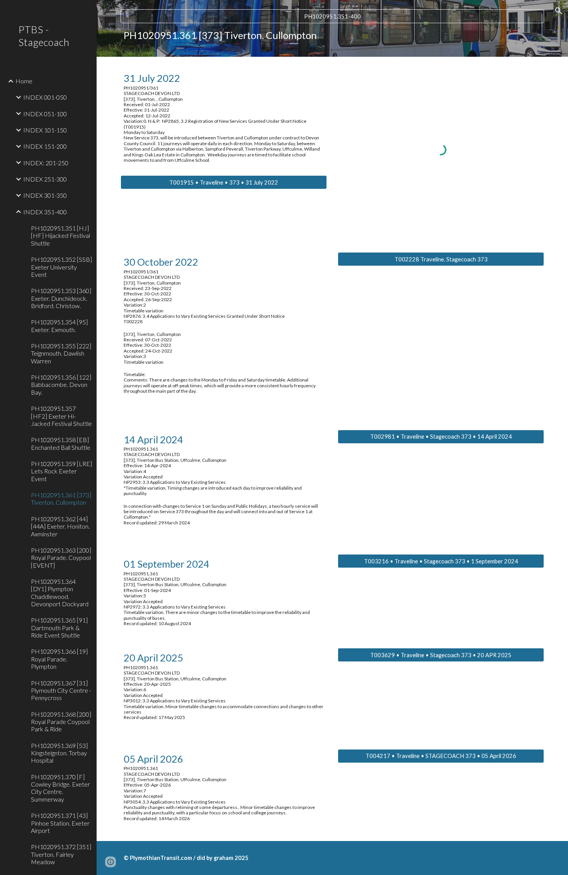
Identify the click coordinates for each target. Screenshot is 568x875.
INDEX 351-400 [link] (45, 211)
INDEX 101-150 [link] (45, 130)
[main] (332, 35)
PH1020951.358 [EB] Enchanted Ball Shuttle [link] (60, 443)
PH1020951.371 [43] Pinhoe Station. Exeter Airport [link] (60, 823)
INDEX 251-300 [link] (45, 179)
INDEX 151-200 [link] (45, 146)
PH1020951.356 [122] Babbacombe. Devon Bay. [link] (61, 384)
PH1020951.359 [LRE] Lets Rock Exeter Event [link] (61, 471)
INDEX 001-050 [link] (45, 97)
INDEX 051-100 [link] (45, 113)
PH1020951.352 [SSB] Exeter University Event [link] (61, 267)
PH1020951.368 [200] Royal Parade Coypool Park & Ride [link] (61, 722)
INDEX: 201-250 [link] (45, 162)
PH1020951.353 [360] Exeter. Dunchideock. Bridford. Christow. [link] (61, 298)
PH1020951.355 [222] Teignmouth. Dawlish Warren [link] (61, 353)
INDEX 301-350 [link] (45, 195)
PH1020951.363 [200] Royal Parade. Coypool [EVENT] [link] (61, 557)
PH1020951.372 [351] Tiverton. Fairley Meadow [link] (61, 854)
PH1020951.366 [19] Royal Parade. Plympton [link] (59, 659)
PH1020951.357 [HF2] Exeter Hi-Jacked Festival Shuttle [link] (61, 416)
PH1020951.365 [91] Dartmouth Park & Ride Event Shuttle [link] (59, 627)
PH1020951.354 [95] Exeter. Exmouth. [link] (59, 325)
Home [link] (23, 81)
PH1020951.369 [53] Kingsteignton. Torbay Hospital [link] (59, 753)
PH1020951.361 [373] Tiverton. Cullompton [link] (61, 498)
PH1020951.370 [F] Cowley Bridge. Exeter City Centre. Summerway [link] (60, 788)
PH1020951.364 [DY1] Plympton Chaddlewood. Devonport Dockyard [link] (59, 592)
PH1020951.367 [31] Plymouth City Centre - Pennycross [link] (61, 690)
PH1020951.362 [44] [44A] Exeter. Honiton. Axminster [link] (60, 526)
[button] (558, 11)
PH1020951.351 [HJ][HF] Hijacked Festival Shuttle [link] (60, 235)
